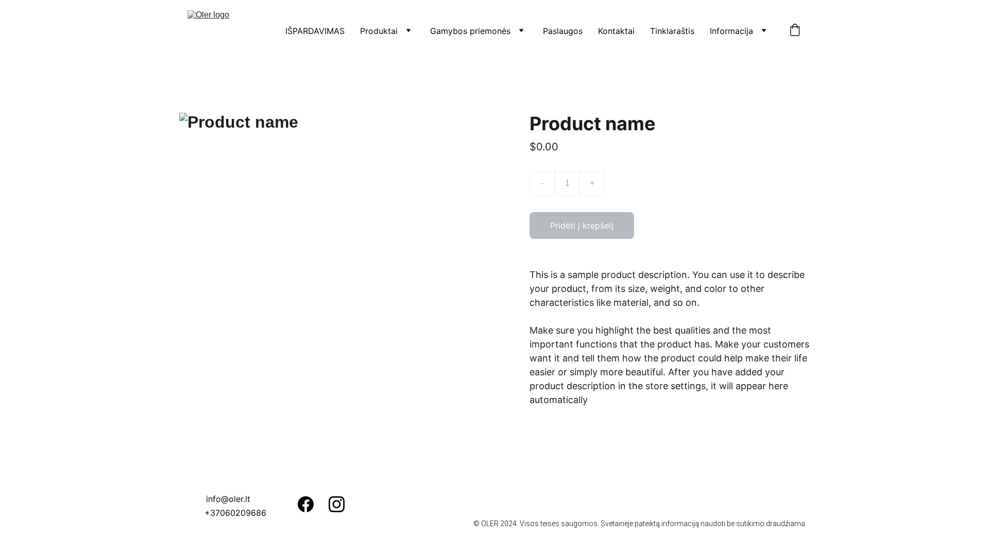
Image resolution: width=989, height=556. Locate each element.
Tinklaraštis (672, 31)
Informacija (731, 31)
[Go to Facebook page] (306, 504)
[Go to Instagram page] (337, 504)
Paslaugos (563, 31)
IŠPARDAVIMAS (315, 31)
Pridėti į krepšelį (581, 225)
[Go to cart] (795, 31)
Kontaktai (616, 31)
